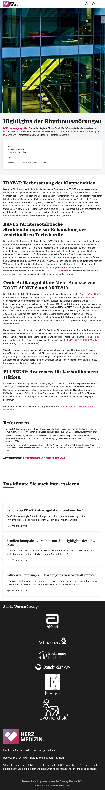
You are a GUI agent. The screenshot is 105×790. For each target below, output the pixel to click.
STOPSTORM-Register (54, 270)
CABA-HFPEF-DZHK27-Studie (83, 340)
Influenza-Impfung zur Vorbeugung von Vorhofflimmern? (52, 575)
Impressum (43, 781)
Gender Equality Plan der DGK (67, 781)
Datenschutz (29, 781)
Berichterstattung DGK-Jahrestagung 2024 (44, 457)
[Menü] (100, 4)
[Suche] (93, 4)
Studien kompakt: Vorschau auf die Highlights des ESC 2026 (51, 543)
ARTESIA (13, 297)
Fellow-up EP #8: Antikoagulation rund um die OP (47, 510)
